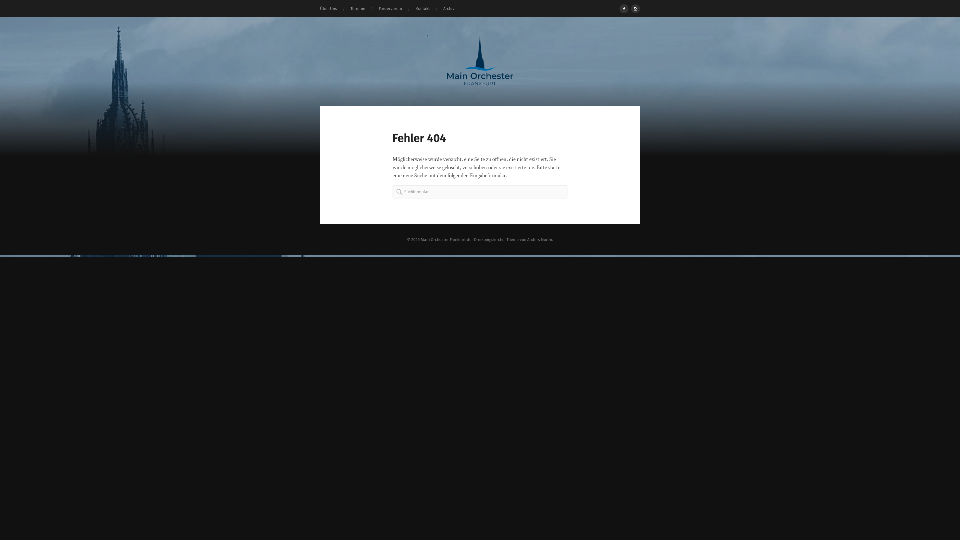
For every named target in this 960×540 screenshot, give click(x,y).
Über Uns (328, 8)
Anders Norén (539, 239)
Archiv (448, 8)
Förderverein (390, 8)
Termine (357, 8)
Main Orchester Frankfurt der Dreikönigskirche (462, 239)
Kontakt (423, 8)
